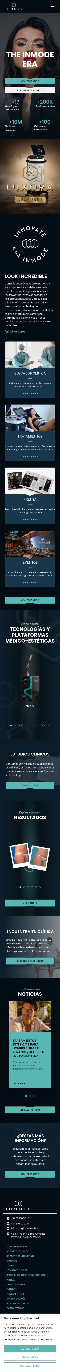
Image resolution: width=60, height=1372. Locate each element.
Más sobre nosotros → (16, 331)
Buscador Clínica (30, 373)
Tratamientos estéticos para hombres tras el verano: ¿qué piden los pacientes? (28, 1048)
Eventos (30, 562)
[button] (11, 725)
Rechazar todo (30, 1365)
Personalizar (30, 1357)
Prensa (30, 499)
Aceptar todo (30, 1348)
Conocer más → (30, 393)
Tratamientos (30, 436)
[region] (30, 1343)
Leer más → (19, 1083)
